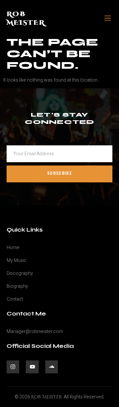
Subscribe (59, 173)
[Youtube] (32, 366)
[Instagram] (13, 366)
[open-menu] (107, 18)
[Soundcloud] (51, 366)
